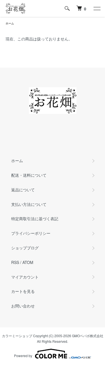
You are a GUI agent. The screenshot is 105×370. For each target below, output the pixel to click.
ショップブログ (25, 248)
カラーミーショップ (17, 335)
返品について (23, 189)
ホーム (10, 23)
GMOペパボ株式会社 (87, 335)
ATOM (27, 262)
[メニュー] (96, 8)
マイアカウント (25, 277)
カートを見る (23, 291)
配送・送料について (28, 175)
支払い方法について (28, 204)
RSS (15, 262)
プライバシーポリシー (30, 233)
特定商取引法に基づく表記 (34, 218)
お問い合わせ (23, 306)
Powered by (23, 355)
